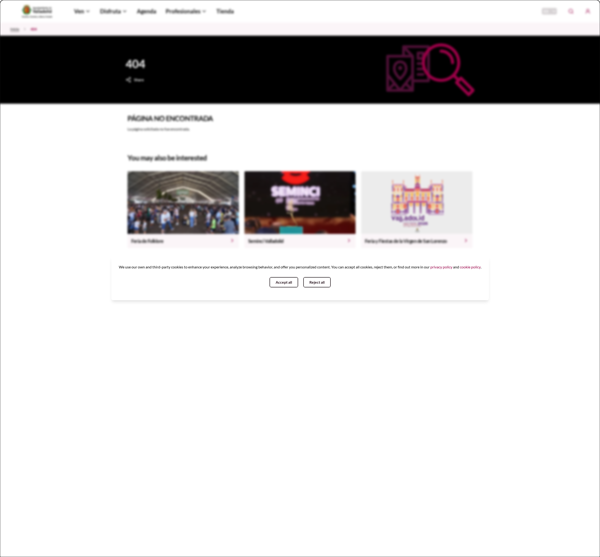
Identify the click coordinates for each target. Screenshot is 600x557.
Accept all (284, 282)
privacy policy (441, 267)
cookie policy (470, 267)
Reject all (317, 282)
